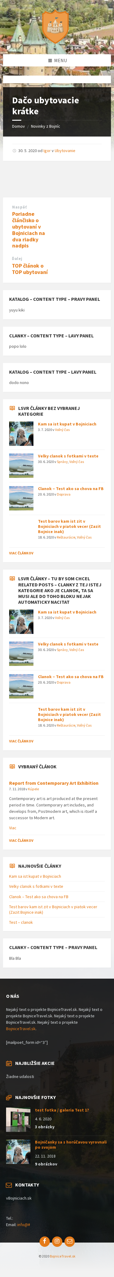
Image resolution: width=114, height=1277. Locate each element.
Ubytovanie (65, 150)
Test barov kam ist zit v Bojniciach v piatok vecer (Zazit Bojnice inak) (69, 526)
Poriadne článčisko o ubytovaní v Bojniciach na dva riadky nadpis (28, 229)
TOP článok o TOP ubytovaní (30, 269)
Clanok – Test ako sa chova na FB (71, 488)
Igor (47, 150)
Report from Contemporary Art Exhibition (53, 783)
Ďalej (17, 258)
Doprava (64, 494)
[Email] (69, 1241)
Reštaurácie (66, 537)
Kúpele (33, 789)
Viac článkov (21, 553)
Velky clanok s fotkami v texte (68, 456)
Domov (18, 126)
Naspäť (19, 207)
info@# (23, 1224)
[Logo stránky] (57, 42)
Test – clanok (21, 922)
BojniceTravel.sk (21, 1028)
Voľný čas (62, 429)
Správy (62, 461)
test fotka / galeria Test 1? (62, 1110)
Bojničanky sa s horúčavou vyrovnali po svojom (71, 1144)
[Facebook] (45, 1241)
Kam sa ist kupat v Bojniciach (67, 424)
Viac (12, 828)
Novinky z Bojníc (45, 126)
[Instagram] (57, 1241)
